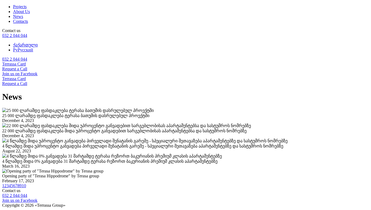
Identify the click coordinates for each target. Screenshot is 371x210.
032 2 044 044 (14, 35)
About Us (21, 11)
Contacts (20, 21)
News (18, 16)
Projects (20, 6)
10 (24, 185)
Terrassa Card (14, 64)
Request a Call (14, 69)
